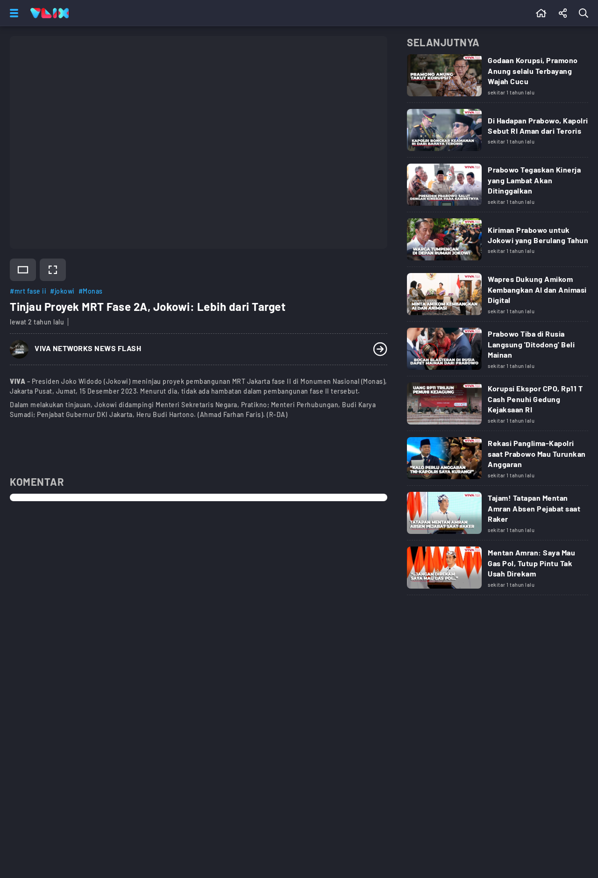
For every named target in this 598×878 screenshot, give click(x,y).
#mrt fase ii (28, 291)
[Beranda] (541, 13)
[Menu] (12, 13)
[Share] (563, 13)
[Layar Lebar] (23, 270)
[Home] (49, 13)
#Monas (90, 291)
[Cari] (585, 13)
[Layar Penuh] (53, 270)
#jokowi (62, 291)
